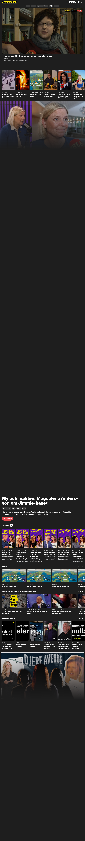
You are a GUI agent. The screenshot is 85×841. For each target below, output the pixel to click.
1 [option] (11, 525)
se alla (80, 68)
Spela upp (9, 518)
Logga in (72, 2)
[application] (42, 31)
